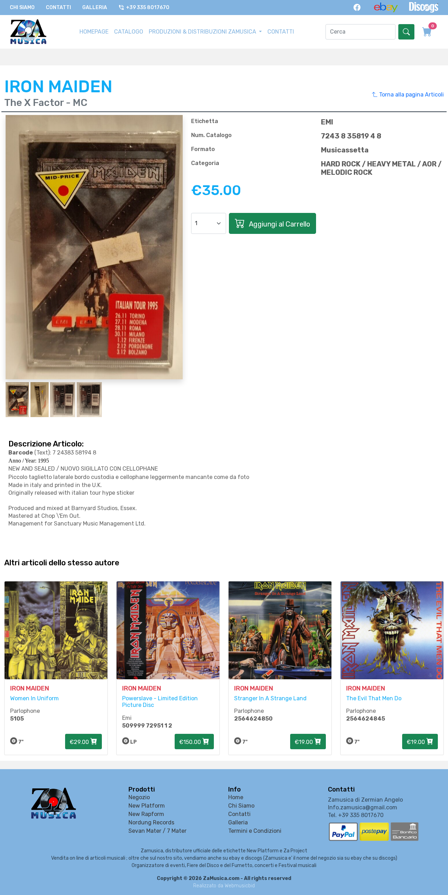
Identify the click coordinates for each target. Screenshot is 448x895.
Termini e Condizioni (254, 831)
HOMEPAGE (93, 31)
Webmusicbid (240, 886)
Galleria (94, 7)
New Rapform (146, 814)
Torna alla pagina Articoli (411, 94)
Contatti (58, 7)
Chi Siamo (22, 7)
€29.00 (80, 742)
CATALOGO (128, 31)
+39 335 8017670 (147, 7)
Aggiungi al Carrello (278, 224)
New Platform (146, 805)
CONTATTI (280, 31)
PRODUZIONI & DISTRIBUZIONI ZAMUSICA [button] (203, 31)
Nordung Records (151, 822)
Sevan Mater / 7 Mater (157, 831)
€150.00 (190, 742)
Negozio (139, 797)
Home (235, 797)
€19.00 (304, 742)
